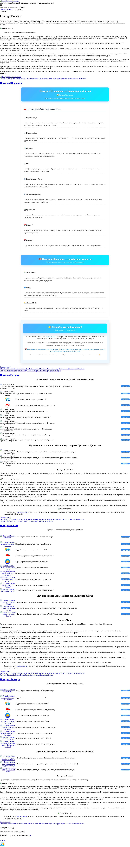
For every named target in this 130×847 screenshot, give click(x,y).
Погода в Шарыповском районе (43, 78)
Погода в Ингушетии (7, 521)
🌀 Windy (27, 287)
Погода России (59, 78)
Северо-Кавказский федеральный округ (47, 371)
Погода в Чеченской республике (11, 371)
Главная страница (6, 9)
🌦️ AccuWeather (30, 272)
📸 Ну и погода (29, 210)
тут (30, 835)
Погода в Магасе (9, 525)
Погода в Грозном (9, 375)
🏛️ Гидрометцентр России (33, 179)
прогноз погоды (22, 512)
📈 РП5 (26, 164)
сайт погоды (50, 337)
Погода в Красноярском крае (10, 78)
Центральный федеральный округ (42, 675)
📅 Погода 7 (28, 225)
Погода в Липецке (10, 679)
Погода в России (26, 78)
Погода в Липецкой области (10, 675)
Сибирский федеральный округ (75, 78)
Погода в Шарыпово (11, 83)
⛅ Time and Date (30, 303)
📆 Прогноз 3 (28, 240)
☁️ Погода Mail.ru (30, 133)
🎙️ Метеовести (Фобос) (32, 194)
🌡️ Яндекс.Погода (30, 118)
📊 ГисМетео (28, 148)
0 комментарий (5, 367)
